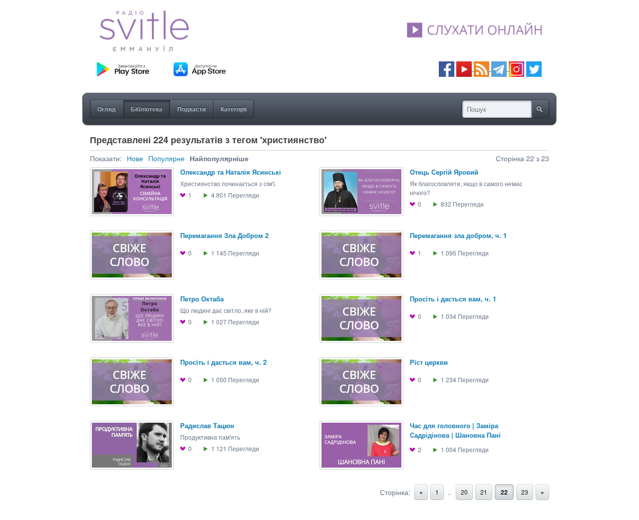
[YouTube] (465, 68)
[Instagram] (516, 68)
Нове (135, 158)
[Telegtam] (499, 68)
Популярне (166, 158)
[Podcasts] (481, 68)
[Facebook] (446, 68)
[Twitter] (534, 68)
